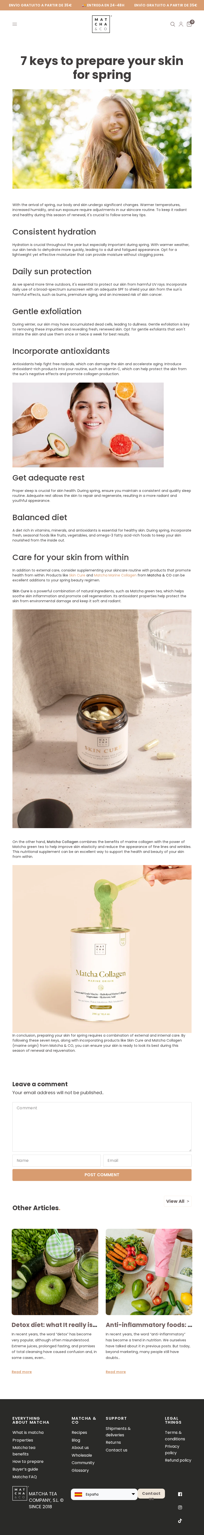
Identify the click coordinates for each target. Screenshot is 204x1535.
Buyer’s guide (25, 1469)
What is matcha (28, 1432)
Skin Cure (77, 575)
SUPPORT (116, 1418)
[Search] (173, 24)
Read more (22, 1371)
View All (175, 1201)
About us (80, 1447)
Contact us (116, 1450)
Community (83, 1463)
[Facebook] (180, 1494)
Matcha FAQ (24, 1477)
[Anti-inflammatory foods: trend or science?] (149, 1272)
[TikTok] (180, 1520)
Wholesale (82, 1455)
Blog (76, 1440)
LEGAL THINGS (173, 1420)
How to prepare (28, 1461)
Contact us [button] (151, 1495)
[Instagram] (180, 1507)
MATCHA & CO (84, 1420)
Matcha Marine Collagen (115, 575)
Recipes (79, 1432)
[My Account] (181, 24)
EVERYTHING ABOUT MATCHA (30, 1420)
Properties (22, 1440)
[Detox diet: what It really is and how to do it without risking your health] (55, 1272)
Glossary (80, 1470)
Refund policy (178, 1460)
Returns (113, 1442)
